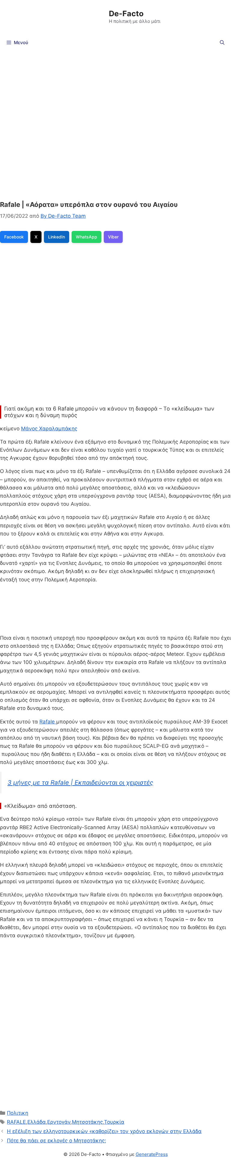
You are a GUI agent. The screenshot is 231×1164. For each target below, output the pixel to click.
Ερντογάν (58, 1122)
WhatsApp (86, 236)
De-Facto (126, 13)
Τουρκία (114, 1122)
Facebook (14, 236)
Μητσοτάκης (87, 1122)
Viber (113, 236)
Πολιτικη (17, 1113)
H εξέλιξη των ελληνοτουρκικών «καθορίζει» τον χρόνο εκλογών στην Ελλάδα (104, 1131)
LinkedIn (56, 236)
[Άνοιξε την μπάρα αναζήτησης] (222, 43)
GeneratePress (152, 1154)
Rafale (47, 722)
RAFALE (16, 1122)
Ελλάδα (36, 1122)
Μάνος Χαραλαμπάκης (49, 429)
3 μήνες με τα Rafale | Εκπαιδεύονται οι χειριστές (80, 782)
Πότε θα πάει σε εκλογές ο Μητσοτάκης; (56, 1141)
